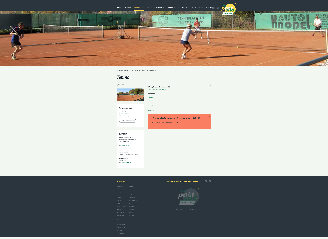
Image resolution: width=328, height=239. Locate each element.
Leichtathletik (120, 215)
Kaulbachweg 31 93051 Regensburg (124, 115)
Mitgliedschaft (159, 7)
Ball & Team (120, 186)
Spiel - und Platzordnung (128, 121)
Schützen (131, 195)
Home (119, 7)
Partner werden (197, 7)
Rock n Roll (132, 189)
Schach (131, 192)
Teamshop (185, 7)
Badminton (120, 189)
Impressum (187, 182)
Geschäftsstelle (121, 227)
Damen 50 (151, 98)
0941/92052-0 (125, 146)
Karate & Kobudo (121, 207)
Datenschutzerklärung (173, 182)
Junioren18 (151, 110)
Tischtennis (132, 207)
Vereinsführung (121, 224)
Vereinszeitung (173, 7)
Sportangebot (139, 7)
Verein (149, 7)
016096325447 (125, 162)
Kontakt (209, 7)
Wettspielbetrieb (122, 84)
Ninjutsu (131, 186)
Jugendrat (119, 230)
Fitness (118, 195)
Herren (150, 102)
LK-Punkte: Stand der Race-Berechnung (165, 122)
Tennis (123, 77)
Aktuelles (127, 7)
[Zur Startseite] (228, 9)
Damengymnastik (121, 192)
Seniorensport (132, 198)
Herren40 (150, 106)
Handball (119, 201)
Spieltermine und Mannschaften (157, 89)
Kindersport (120, 209)
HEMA (118, 204)
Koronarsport (120, 212)
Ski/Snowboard (133, 201)
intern (195, 182)
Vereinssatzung (121, 233)
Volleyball (131, 209)
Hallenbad (131, 215)
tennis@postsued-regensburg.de (128, 148)
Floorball (119, 198)
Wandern (131, 212)
